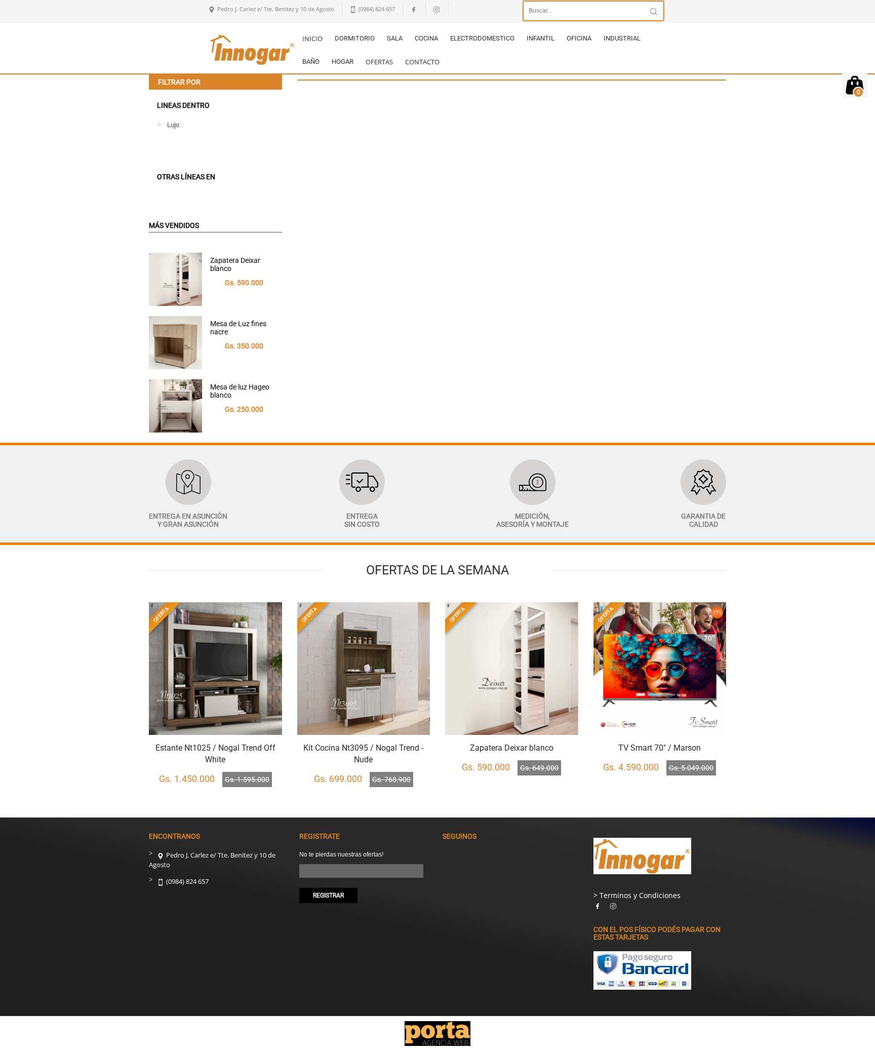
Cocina (426, 38)
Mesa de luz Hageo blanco (239, 391)
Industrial (622, 38)
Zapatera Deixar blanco (235, 264)
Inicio (312, 38)
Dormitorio (355, 38)
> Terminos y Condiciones (637, 895)
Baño (311, 61)
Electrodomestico (482, 38)
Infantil (540, 38)
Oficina (579, 38)
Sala (395, 38)
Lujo (173, 125)
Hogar (342, 61)
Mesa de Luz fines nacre (238, 327)
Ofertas (379, 61)
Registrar (328, 895)
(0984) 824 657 (187, 881)
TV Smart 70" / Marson (659, 748)
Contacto (422, 61)
